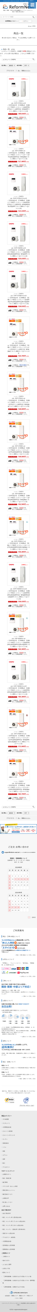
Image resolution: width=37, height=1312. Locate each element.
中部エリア (30, 1295)
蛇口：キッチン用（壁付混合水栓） (12, 1217)
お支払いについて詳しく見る (28, 976)
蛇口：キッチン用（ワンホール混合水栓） (14, 1221)
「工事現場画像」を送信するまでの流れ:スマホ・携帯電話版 (19, 1282)
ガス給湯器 (6, 1119)
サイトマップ (6, 1303)
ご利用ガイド (6, 1256)
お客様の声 (6, 1198)
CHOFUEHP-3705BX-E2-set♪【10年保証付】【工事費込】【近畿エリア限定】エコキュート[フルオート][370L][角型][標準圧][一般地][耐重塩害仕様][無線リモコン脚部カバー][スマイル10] (18, 737)
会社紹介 (7, 1295)
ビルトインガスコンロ (9, 1135)
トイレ (4, 1147)
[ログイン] (25, 21)
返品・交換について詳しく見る (27, 1078)
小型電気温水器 (7, 1127)
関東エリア (15, 1295)
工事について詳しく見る (29, 996)
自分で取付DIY (7, 1213)
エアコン (5, 1155)
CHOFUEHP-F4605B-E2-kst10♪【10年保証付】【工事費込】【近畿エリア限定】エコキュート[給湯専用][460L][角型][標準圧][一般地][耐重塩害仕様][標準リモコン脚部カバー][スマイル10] (18, 593)
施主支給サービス (7, 1194)
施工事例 (5, 1182)
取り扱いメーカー (7, 1202)
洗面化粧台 (6, 1143)
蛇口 (4, 1163)
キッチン (5, 1139)
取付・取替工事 (7, 1178)
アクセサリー (6, 1167)
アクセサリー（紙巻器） (9, 1237)
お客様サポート (7, 1174)
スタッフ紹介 (19, 1298)
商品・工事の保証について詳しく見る (25, 955)
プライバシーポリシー (15, 1303)
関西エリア (22, 1295)
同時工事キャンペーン (9, 1190)
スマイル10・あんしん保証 (10, 1186)
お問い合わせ (6, 1206)
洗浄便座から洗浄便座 (9, 1245)
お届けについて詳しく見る (28, 1036)
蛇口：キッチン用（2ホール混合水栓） (13, 1225)
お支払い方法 (6, 1268)
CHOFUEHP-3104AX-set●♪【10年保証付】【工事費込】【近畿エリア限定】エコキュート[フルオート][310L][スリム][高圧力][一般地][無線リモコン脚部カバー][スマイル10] (18, 347)
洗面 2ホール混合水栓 (9, 1233)
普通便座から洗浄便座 (9, 1249)
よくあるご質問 (7, 1264)
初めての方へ (6, 1260)
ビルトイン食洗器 (7, 1131)
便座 (4, 1151)
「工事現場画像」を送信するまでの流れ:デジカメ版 (17, 1276)
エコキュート (6, 1123)
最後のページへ (26, 70)
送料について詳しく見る (29, 1057)
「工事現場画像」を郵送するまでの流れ (14, 1287)
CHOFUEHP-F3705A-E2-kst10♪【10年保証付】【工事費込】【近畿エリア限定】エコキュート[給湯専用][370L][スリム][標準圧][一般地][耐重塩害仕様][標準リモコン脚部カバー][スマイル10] (18, 202)
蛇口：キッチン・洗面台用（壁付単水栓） (14, 1229)
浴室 (4, 1159)
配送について (6, 1272)
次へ (19, 70)
